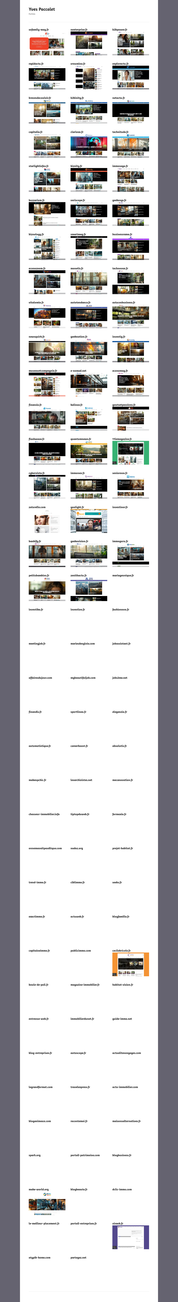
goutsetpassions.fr (124, 404)
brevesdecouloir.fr (40, 98)
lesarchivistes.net (81, 780)
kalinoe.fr (77, 404)
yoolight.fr (77, 507)
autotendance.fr (81, 302)
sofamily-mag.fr (39, 29)
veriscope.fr (78, 200)
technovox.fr (120, 268)
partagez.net (78, 1257)
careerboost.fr (79, 746)
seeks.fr (117, 882)
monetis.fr (77, 268)
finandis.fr (35, 712)
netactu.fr (118, 98)
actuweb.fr (77, 916)
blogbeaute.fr (79, 1189)
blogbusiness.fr (121, 1155)
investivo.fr (78, 609)
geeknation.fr (79, 336)
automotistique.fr (40, 746)
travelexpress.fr (80, 1087)
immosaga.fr (120, 166)
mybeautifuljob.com (83, 677)
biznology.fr (36, 234)
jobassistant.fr (121, 643)
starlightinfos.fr (39, 166)
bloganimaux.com (40, 1121)
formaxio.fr (119, 814)
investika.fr (36, 609)
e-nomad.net (78, 370)
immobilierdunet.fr (82, 1018)
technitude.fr (120, 132)
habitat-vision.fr (122, 984)
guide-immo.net (122, 1018)
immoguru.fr (120, 541)
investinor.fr (120, 507)
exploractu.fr (120, 63)
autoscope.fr (78, 1053)
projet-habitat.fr (122, 848)
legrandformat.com (41, 1087)
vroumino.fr (78, 63)
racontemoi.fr (79, 1121)
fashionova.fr (120, 609)
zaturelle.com (37, 507)
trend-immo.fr (37, 882)
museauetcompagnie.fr (43, 370)
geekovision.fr (79, 541)
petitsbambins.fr (39, 575)
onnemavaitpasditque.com (45, 848)
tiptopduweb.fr (80, 814)
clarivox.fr (77, 132)
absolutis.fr (119, 746)
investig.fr (118, 336)
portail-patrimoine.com (85, 1155)
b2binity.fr (77, 98)
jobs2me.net (119, 677)
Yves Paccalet (42, 9)
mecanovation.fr (122, 780)
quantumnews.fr (81, 439)
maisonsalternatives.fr (126, 1121)
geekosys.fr (119, 200)
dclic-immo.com (122, 1189)
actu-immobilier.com (125, 1087)
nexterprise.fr (79, 29)
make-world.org (39, 1189)
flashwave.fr (36, 439)
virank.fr (117, 1223)
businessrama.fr (122, 234)
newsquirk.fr (37, 336)
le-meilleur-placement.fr (44, 1223)
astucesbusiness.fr (123, 302)
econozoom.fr (37, 268)
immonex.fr (78, 473)
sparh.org (34, 1155)
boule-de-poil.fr (38, 984)
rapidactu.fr (36, 63)
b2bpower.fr (119, 29)
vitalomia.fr (36, 302)
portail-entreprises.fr (84, 1223)
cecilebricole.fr (121, 950)
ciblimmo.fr (78, 882)
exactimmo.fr (37, 916)
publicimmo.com (81, 950)
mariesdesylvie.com (83, 643)
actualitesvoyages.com (126, 1053)
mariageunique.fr (123, 575)
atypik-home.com (39, 1257)
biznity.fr (76, 166)
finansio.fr (35, 404)
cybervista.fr (37, 473)
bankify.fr (35, 541)
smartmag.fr (78, 234)
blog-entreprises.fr (40, 1053)
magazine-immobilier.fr (85, 984)
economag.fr (120, 370)
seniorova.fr (120, 473)
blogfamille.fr (120, 916)
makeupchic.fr (37, 780)
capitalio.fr (36, 132)
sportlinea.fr (78, 712)
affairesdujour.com (40, 677)
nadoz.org (77, 848)
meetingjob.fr (37, 643)
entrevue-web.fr (39, 1018)
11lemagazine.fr (122, 439)
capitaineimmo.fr (39, 950)
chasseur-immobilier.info (44, 814)
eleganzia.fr (119, 712)
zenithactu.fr (79, 575)
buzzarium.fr (37, 200)
